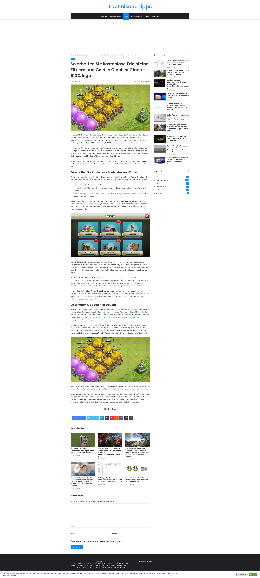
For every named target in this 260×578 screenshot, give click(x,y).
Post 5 (94, 563)
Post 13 (80, 565)
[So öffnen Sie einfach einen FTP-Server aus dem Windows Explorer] (160, 96)
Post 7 (104, 563)
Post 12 (74, 565)
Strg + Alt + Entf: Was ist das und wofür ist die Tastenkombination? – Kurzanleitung (177, 149)
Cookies (149, 561)
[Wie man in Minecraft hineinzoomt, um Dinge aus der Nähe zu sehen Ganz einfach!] (83, 440)
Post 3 (83, 563)
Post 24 (91, 567)
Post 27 (110, 567)
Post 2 (78, 563)
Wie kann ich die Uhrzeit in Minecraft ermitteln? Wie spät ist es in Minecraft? (136, 480)
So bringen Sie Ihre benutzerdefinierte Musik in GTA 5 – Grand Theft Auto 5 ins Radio (110, 480)
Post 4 (88, 563)
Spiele (126, 16)
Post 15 (92, 565)
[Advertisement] (130, 36)
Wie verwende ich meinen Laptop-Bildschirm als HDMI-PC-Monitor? (178, 138)
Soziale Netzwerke (115, 16)
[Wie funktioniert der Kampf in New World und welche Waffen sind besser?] (160, 73)
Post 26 (104, 567)
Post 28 (116, 567)
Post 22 (79, 567)
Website (114, 533)
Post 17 (103, 565)
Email (73, 533)
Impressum (142, 561)
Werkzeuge (155, 16)
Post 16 (98, 565)
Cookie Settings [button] (241, 574)
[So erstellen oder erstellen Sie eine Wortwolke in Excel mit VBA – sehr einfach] (160, 63)
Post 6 (99, 563)
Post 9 (115, 563)
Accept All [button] (253, 574)
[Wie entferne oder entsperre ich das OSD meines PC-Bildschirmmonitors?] (160, 160)
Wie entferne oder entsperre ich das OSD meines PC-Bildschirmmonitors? (177, 160)
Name (73, 526)
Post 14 (86, 565)
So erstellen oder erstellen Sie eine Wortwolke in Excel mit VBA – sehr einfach (178, 63)
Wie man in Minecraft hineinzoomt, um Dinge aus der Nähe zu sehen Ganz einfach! (82, 451)
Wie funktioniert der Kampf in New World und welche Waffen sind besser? (178, 72)
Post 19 (115, 565)
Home (74, 55)
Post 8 (109, 563)
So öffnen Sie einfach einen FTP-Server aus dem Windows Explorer (178, 96)
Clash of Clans (110, 409)
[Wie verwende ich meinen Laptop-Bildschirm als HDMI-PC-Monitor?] (160, 139)
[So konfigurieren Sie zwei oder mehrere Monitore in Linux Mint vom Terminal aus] (160, 118)
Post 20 (121, 565)
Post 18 (109, 565)
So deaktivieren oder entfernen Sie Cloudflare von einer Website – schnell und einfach (177, 106)
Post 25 (98, 567)
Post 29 (122, 567)
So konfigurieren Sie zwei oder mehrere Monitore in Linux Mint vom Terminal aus (178, 117)
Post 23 (85, 567)
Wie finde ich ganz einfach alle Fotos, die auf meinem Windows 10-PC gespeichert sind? (177, 128)
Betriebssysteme (136, 16)
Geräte (147, 16)
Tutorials (104, 16)
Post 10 (120, 563)
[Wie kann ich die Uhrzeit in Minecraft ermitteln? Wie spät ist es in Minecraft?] (137, 469)
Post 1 (73, 563)
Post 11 (126, 563)
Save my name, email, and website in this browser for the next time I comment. (97, 541)
